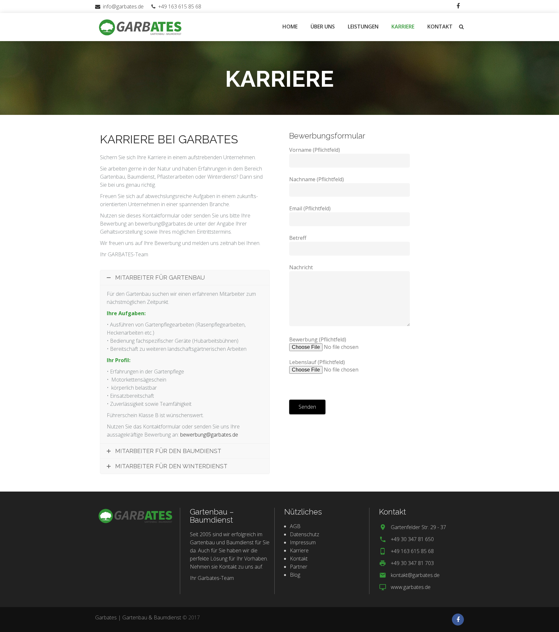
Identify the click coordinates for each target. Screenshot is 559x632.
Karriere (299, 550)
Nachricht (301, 267)
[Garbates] (140, 26)
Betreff (297, 237)
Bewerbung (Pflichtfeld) (317, 351)
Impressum (303, 542)
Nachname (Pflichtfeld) (316, 179)
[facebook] (458, 6)
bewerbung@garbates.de (209, 434)
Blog (295, 574)
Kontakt (299, 558)
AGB (295, 526)
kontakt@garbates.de (415, 575)
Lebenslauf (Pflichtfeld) (317, 362)
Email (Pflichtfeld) (310, 208)
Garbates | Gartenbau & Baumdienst (138, 617)
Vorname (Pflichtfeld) (314, 149)
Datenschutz (304, 534)
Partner (298, 566)
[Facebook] (458, 620)
